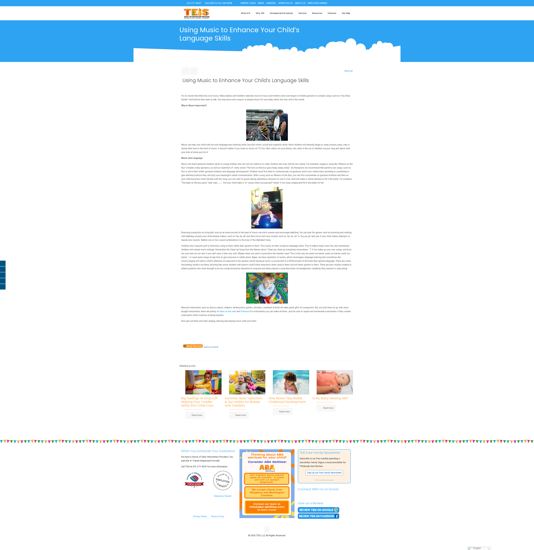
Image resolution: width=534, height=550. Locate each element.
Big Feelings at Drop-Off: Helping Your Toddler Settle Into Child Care (199, 402)
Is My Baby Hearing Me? (330, 398)
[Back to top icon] (267, 529)
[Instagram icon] (273, 540)
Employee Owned (222, 496)
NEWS (261, 3)
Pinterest (245, 311)
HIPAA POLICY (285, 3)
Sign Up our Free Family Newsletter (324, 472)
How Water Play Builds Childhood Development (287, 400)
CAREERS (271, 3)
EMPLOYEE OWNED (317, 3)
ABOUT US (300, 3)
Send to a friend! (211, 347)
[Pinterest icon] (270, 540)
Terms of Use (217, 516)
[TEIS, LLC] (197, 13)
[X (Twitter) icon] (264, 540)
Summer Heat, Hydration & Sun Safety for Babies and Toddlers (243, 402)
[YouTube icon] (267, 540)
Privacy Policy (200, 516)
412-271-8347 (193, 3)
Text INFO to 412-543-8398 (218, 3)
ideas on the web (227, 311)
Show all (348, 71)
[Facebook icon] (261, 540)
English (477, 548)
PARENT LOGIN (247, 3)
